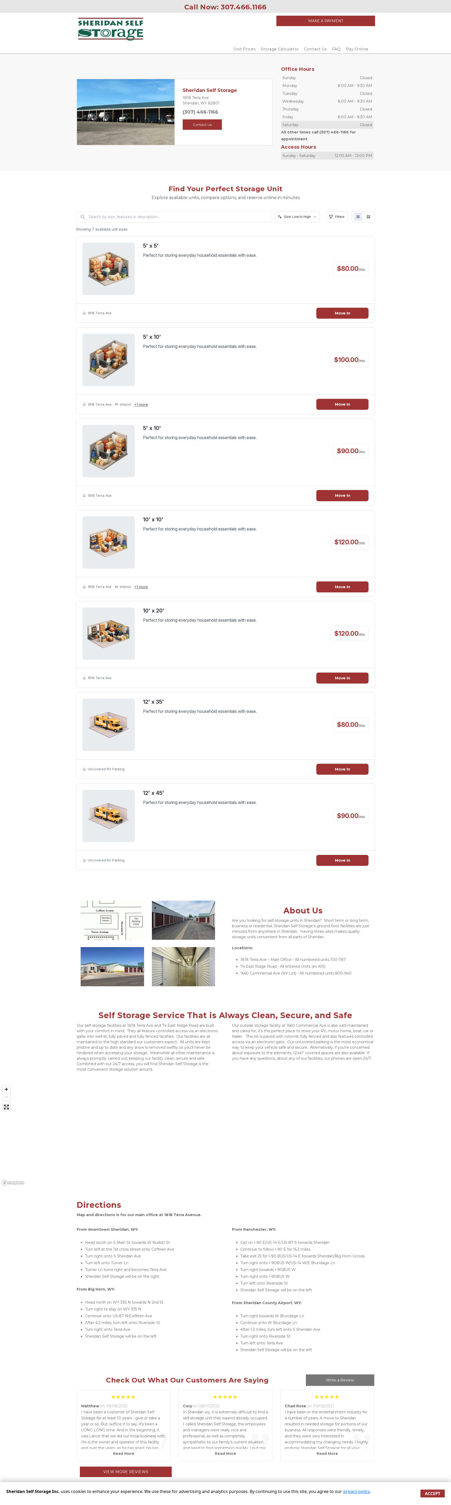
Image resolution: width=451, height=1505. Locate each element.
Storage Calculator (280, 49)
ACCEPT (432, 1493)
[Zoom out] (6, 1097)
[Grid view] (368, 217)
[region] (225, 1135)
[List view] (358, 217)
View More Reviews (126, 1471)
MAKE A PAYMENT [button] (325, 21)
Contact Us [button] (202, 124)
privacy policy (356, 1491)
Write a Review (340, 1380)
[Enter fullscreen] (6, 1107)
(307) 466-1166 (200, 112)
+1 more (141, 404)
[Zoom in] (6, 1089)
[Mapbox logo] (13, 1183)
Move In (342, 313)
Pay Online (357, 49)
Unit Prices (244, 49)
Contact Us (315, 49)
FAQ (336, 49)
